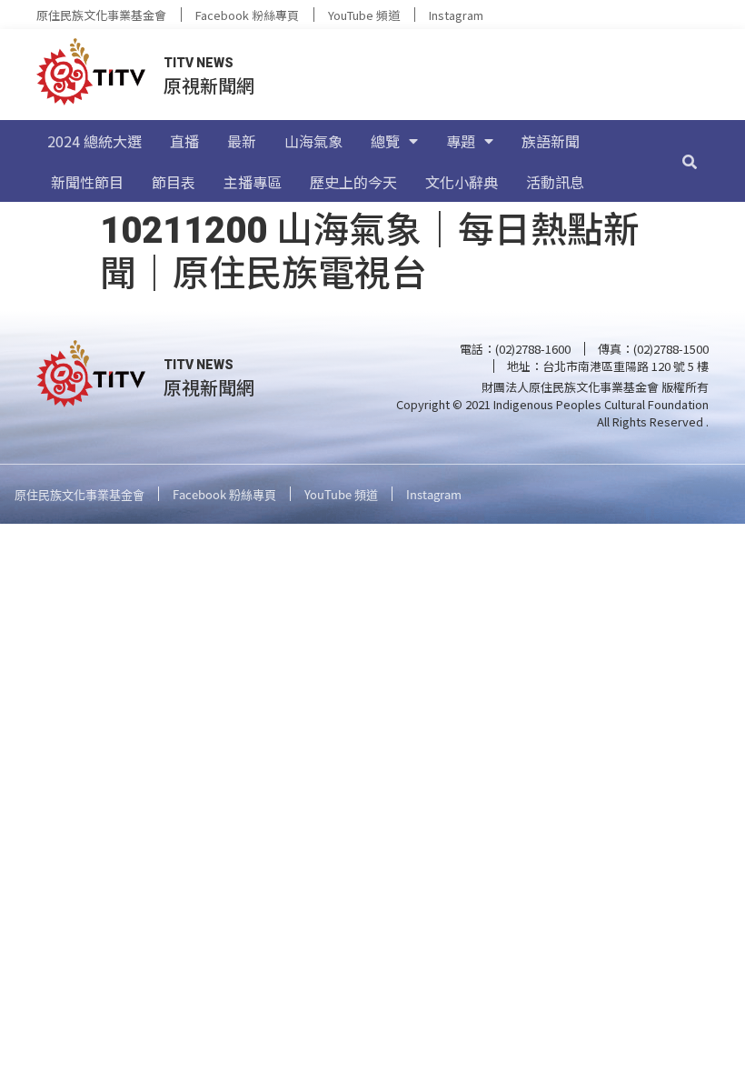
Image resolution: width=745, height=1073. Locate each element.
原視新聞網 (209, 85)
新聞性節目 (87, 182)
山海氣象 (313, 141)
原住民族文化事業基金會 (101, 15)
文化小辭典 (461, 182)
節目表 (173, 182)
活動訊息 (555, 182)
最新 (241, 141)
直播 (184, 141)
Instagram (456, 15)
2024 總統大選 (94, 141)
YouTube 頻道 (364, 15)
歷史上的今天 (353, 182)
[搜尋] (689, 161)
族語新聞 (551, 141)
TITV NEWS (198, 62)
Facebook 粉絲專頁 (247, 15)
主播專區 (253, 182)
